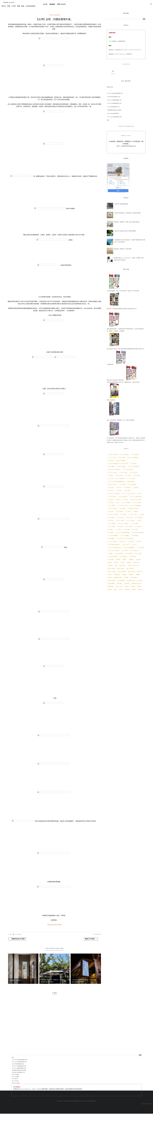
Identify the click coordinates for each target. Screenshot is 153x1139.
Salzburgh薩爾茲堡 (113, 535)
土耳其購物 (110, 565)
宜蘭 (116, 565)
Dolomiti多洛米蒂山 (120, 478)
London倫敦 (122, 508)
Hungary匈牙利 (112, 496)
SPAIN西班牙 (111, 532)
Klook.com (110, 86)
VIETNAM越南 (138, 553)
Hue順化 (139, 493)
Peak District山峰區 (123, 523)
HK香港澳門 (135, 487)
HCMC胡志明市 (127, 487)
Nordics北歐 (120, 517)
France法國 (111, 487)
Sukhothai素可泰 (112, 541)
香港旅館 (134, 589)
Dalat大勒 (110, 478)
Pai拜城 (139, 520)
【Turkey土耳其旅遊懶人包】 (114, 116)
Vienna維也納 (132, 556)
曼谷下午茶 (139, 571)
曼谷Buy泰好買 (111, 568)
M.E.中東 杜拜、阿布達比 (133, 508)
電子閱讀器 (127, 589)
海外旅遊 (52, 4)
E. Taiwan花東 (130, 478)
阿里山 (115, 589)
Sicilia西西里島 (134, 535)
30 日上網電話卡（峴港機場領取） (117, 41)
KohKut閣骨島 (111, 505)
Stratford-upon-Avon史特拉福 (125, 538)
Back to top (145, 1103)
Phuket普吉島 (111, 526)
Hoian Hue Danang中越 (128, 493)
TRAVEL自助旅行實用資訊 (113, 544)
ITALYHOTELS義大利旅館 (135, 496)
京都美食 (124, 559)
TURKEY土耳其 (125, 544)
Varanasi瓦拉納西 (112, 556)
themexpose (76, 1101)
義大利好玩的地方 (112, 580)
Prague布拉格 (128, 526)
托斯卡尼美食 (122, 565)
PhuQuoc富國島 (134, 523)
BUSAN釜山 (110, 460)
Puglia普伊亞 (138, 526)
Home (45, 4)
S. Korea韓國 (126, 529)
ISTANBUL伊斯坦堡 (122, 496)
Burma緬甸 (133, 463)
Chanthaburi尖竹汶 (127, 469)
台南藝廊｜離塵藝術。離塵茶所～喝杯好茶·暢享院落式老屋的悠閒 (53, 980)
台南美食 (129, 562)
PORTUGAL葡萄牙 (130, 520)
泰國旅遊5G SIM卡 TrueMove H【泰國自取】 (120, 54)
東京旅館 (124, 574)
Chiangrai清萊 (133, 472)
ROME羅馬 (110, 529)
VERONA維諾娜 (128, 553)
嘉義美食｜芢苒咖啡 (15, 980)
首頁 (108, 120)
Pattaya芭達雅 (111, 523)
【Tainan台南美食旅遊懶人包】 (115, 93)
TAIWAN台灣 (54, 15)
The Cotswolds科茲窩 (113, 550)
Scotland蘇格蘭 (124, 535)
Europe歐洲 (122, 484)
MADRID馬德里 (119, 511)
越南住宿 (133, 586)
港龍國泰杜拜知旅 (118, 577)
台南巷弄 (110, 562)
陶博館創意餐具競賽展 (54, 924)
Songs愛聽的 (111, 538)
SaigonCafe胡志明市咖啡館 (122, 532)
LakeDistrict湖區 (112, 508)
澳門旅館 (126, 577)
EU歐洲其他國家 (130, 481)
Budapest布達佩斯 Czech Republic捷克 (118, 463)
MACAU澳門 (110, 511)
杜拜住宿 (110, 574)
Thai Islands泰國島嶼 (128, 547)
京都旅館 (118, 559)
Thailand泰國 (140, 547)
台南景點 (122, 562)
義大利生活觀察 (111, 583)
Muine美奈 (123, 514)
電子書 (120, 589)
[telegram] (13, 934)
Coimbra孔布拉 (119, 475)
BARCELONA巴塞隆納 (133, 457)
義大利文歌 (139, 580)
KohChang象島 (137, 502)
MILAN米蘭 (127, 511)
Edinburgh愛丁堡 (112, 484)
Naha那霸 (141, 514)
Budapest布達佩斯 (120, 460)
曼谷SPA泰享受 (131, 571)
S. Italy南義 (118, 529)
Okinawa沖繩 (129, 517)
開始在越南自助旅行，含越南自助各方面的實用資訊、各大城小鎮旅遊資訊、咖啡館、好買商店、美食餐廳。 (125, 330)
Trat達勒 (110, 553)
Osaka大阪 (110, 520)
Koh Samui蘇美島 (126, 502)
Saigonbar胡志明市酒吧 (138, 532)
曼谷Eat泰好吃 (120, 568)
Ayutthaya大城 (112, 457)
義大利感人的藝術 (131, 580)
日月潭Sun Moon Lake (133, 565)
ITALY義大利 (110, 499)
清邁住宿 (110, 577)
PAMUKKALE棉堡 (120, 520)
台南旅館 (116, 562)
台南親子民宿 (136, 562)
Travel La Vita (8, 2)
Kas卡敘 (117, 502)
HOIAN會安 (110, 490)
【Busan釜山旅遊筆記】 (113, 113)
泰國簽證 (138, 574)
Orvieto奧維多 (138, 517)
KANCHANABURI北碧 (136, 499)
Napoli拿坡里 (111, 517)
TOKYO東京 (138, 541)
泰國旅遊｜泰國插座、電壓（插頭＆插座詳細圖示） (127, 222)
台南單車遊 (138, 559)
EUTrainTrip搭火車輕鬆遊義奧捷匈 (116, 481)
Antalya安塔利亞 (124, 454)
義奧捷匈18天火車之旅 (136, 583)
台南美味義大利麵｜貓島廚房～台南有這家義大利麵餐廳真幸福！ (84, 980)
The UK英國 (124, 550)
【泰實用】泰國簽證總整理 (121, 204)
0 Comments (97, 934)
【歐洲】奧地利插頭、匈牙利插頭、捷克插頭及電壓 (127, 213)
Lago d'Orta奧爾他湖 (135, 505)
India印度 (118, 499)
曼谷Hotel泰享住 (112, 571)
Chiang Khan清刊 (112, 472)
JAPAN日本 (125, 499)
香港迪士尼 (140, 589)
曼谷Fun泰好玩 (130, 568)
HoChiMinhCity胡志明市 (114, 493)
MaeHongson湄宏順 (113, 514)
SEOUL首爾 (134, 529)
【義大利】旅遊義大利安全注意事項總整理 (125, 231)
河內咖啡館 (131, 574)
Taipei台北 (133, 544)
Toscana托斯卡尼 (134, 550)
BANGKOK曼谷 (121, 457)
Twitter (113, 73)
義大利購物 (126, 583)
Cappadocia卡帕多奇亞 (133, 466)
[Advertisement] (53, 1126)
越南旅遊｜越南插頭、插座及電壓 (122, 249)
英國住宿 (127, 586)
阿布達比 (110, 589)
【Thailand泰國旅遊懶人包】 (114, 103)
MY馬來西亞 (135, 511)
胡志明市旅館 (111, 586)
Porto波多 (120, 526)
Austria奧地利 (134, 454)
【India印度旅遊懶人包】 (113, 106)
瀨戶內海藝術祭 (134, 577)
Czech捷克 (128, 475)
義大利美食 (119, 583)
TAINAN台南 (122, 541)
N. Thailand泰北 (132, 514)
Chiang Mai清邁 (123, 472)
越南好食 (139, 586)
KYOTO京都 (110, 502)
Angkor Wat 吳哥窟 (113, 454)
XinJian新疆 (111, 559)
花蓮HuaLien (119, 586)
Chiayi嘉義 (110, 475)
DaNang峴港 (136, 475)
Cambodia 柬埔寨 (121, 466)
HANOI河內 (118, 487)
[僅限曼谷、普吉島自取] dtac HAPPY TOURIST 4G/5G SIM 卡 (125, 49)
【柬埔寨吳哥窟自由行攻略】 (114, 110)
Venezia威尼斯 (123, 556)
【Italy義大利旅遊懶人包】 (114, 96)
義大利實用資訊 (121, 580)
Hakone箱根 (127, 490)
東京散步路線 (117, 574)
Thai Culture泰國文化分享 (114, 547)
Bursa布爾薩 (111, 466)
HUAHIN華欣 (118, 490)
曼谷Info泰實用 (122, 571)
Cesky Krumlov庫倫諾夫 (114, 469)
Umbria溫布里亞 (119, 553)
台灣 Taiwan (61, 4)
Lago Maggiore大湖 (122, 505)
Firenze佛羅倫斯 (132, 484)
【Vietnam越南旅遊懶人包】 (114, 100)
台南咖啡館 (131, 559)
